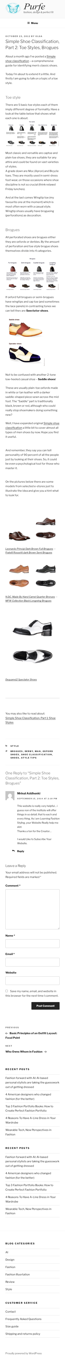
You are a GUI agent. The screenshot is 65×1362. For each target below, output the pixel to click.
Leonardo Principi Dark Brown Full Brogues (29, 548)
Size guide (12, 1326)
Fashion (10, 1267)
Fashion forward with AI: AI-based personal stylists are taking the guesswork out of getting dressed (32, 1082)
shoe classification (36, 754)
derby (29, 751)
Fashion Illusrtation (17, 1274)
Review (10, 1282)
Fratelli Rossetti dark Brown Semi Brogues (28, 552)
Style (14, 746)
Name (10, 935)
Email (10, 954)
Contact (10, 1311)
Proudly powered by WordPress (23, 1353)
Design (9, 1259)
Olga (39, 36)
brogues (16, 751)
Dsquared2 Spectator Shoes (21, 679)
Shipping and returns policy (22, 1333)
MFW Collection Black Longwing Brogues (28, 600)
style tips (29, 758)
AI (6, 1252)
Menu (34, 23)
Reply (20, 851)
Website (10, 972)
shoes (15, 758)
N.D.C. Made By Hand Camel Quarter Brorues (30, 596)
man (38, 751)
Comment (12, 885)
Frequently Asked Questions (23, 1319)
